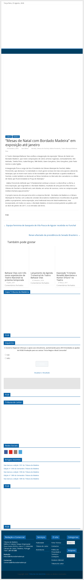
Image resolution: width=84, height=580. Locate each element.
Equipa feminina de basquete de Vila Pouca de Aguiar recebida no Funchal (40, 225)
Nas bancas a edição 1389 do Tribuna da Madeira (21, 479)
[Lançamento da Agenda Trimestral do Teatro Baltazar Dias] (42, 247)
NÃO (8, 358)
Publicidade (40, 543)
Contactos (55, 546)
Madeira (16, 137)
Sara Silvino (24, 148)
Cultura (8, 137)
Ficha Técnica (56, 543)
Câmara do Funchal (43, 148)
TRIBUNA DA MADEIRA (37, 574)
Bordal (34, 148)
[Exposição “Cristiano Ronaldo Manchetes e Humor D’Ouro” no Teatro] (67, 247)
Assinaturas (40, 550)
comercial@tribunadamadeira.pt (15, 562)
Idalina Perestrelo (55, 148)
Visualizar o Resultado (42, 373)
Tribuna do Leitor (42, 546)
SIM (8, 355)
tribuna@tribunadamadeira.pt (14, 556)
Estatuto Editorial (57, 560)
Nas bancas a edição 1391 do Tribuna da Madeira (21, 465)
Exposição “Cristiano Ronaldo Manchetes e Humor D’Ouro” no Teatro (67, 276)
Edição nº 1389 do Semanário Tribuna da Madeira (21, 475)
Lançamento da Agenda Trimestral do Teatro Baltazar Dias (42, 275)
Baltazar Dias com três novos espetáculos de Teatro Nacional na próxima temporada (15, 276)
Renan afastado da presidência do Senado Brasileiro (54, 235)
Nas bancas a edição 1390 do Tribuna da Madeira (21, 472)
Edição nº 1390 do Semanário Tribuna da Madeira (21, 469)
